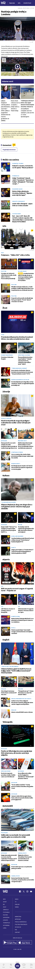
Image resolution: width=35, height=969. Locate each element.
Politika (3, 271)
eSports (5, 920)
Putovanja (6, 912)
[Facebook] (20, 891)
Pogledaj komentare (9, 149)
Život (4, 907)
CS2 (2, 606)
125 (8, 201)
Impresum (18, 919)
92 (8, 163)
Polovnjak (4, 832)
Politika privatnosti (21, 924)
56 (8, 176)
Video (16, 899)
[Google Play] (10, 942)
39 (8, 189)
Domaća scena (15, 616)
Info (4, 899)
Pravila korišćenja (20, 922)
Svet (2, 252)
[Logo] (3, 3)
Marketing (18, 916)
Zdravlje (6, 909)
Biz (4, 904)
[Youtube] (31, 891)
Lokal (4, 928)
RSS (16, 929)
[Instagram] (27, 891)
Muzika (20, 524)
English (3, 689)
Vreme (17, 907)
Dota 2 (13, 627)
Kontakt (17, 932)
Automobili (6, 925)
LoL (2, 586)
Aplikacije (18, 927)
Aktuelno (4, 440)
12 (8, 783)
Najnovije (12, 3)
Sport (5, 902)
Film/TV (13, 547)
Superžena (6, 917)
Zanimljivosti (22, 853)
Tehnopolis (6, 923)
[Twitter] (24, 891)
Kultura (5, 915)
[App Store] (25, 942)
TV (15, 902)
